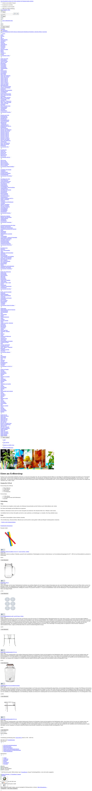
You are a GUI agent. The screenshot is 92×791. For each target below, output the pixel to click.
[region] (46, 629)
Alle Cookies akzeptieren (12, 788)
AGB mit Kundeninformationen (10, 745)
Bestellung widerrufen (34, 31)
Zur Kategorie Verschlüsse (6, 175)
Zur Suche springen (16, 1)
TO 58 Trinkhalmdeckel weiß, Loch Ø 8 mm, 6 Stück (12, 616)
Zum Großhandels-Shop (7, 20)
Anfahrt (5, 757)
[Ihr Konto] (2, 24)
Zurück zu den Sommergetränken (8, 522)
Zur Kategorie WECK (5, 157)
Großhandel (5, 759)
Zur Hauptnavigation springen (27, 1)
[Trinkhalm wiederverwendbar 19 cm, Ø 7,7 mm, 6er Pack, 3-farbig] (10, 548)
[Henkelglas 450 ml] (10, 579)
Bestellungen (26, 31)
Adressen (15, 31)
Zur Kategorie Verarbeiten (6, 268)
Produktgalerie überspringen (7, 525)
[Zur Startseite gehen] (5, 9)
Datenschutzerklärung (8, 747)
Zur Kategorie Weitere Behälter (7, 166)
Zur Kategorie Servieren (6, 288)
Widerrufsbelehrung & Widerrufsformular (12, 750)
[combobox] (7, 14)
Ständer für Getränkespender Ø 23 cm (9, 719)
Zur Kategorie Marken (5, 352)
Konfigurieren (3, 788)
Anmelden (3, 29)
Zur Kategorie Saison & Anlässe (8, 305)
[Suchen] (14, 14)
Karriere (5, 761)
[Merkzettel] (1, 22)
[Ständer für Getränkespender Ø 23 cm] (10, 715)
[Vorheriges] (2, 732)
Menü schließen (6, 26)
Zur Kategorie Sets (5, 146)
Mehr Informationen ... (42, 787)
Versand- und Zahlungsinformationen (11, 749)
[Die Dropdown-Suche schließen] (17, 14)
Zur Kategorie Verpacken (6, 222)
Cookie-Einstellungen (7, 751)
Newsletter (5, 763)
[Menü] (7, 777)
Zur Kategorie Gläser (5, 55)
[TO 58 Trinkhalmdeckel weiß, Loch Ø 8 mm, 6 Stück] (10, 612)
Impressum (5, 760)
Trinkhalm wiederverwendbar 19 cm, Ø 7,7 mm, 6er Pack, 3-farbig (15, 551)
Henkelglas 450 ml (5, 582)
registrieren (5, 30)
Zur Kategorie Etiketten (6, 213)
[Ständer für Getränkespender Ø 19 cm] (10, 648)
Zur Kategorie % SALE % (6, 366)
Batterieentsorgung (7, 746)
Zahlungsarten (20, 31)
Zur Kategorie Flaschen (6, 112)
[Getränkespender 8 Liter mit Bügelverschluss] (10, 682)
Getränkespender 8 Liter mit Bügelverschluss (10, 685)
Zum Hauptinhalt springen (6, 1)
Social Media (6, 762)
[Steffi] (46, 54)
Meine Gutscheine (43, 31)
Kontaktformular (11, 739)
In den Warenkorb (4, 560)
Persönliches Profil (9, 31)
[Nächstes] (5, 732)
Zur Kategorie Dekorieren (6, 244)
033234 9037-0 (19, 737)
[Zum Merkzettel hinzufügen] (3, 550)
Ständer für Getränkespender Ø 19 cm (9, 652)
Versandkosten (24, 772)
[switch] (4, 785)
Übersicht (3, 31)
